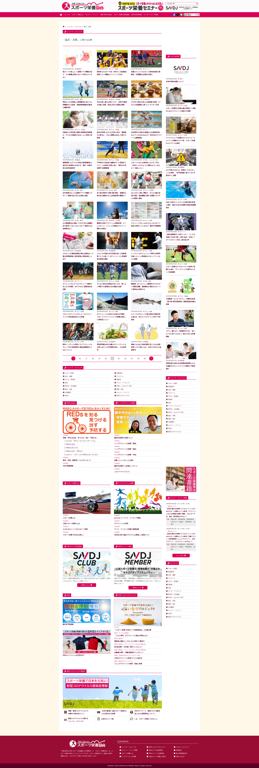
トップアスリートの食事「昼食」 (125, 449)
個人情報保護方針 (181, 753)
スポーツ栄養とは (77, 14)
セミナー (91, 14)
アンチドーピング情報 (129, 756)
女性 (66, 382)
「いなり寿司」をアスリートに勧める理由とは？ (131, 635)
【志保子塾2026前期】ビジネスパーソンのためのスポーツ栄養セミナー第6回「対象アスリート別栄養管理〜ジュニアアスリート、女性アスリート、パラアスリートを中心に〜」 (181, 537)
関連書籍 (122, 14)
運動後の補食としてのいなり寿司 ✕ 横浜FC (129, 641)
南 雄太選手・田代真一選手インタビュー (128, 647)
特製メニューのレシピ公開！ (124, 460)
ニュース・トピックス (74, 26)
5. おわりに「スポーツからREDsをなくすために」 (82, 454)
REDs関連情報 (68, 466)
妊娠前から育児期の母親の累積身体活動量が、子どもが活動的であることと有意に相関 (77, 135)
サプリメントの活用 (121, 523)
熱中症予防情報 (137, 14)
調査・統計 (120, 389)
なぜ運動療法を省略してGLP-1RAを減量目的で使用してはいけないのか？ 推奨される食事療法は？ (78, 225)
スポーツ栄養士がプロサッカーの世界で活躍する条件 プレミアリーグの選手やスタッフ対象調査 (180, 269)
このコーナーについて (122, 471)
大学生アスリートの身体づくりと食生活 (128, 658)
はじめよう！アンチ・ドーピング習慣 (127, 518)
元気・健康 (79, 99)
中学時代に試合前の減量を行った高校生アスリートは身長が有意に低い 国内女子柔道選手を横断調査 (111, 165)
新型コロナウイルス (123, 395)
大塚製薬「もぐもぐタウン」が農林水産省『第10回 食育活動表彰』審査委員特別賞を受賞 (181, 301)
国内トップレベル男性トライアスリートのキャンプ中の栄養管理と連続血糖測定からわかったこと (77, 347)
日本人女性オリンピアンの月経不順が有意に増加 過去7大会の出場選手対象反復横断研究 (181, 204)
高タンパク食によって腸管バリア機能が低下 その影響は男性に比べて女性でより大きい (77, 74)
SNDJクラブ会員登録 (155, 750)
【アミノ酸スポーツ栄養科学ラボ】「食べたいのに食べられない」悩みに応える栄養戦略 (180, 333)
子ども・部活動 (80, 129)
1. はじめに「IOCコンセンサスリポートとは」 (81, 441)
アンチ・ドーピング (123, 382)
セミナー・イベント (123, 392)
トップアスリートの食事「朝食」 (125, 443)
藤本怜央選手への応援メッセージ (125, 466)
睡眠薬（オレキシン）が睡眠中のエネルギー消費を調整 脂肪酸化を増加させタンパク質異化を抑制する (145, 286)
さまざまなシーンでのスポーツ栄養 (75, 529)
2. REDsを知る (70, 444)
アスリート (148, 69)
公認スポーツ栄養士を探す (157, 756)
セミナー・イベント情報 (129, 750)
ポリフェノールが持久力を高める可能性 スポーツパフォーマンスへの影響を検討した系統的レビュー (111, 316)
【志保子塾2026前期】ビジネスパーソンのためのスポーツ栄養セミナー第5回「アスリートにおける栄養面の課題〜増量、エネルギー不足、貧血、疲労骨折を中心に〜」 (181, 512)
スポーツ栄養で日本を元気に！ (74, 535)
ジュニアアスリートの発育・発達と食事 (128, 663)
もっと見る (180, 555)
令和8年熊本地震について (175, 81)
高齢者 (78, 160)
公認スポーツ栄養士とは (71, 523)
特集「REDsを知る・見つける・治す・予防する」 (80, 438)
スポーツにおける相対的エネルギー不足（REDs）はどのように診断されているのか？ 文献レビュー (145, 165)
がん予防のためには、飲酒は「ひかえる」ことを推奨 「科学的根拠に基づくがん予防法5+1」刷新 (180, 172)
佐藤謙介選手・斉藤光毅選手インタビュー (129, 652)
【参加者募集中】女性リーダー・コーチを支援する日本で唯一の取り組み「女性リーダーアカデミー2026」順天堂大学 (180, 237)
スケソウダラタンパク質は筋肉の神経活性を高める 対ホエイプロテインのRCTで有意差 (145, 316)
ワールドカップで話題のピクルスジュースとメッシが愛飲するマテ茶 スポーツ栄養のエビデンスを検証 (180, 140)
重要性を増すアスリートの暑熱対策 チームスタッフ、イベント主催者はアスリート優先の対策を (111, 225)
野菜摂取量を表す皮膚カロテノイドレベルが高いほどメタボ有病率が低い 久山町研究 (111, 347)
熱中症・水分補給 (115, 99)
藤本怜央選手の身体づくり (123, 438)
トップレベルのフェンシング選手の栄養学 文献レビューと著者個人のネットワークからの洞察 (146, 256)
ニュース (67, 14)
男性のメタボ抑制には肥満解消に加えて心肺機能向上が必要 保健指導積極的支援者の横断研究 (77, 104)
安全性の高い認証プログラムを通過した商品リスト (132, 535)
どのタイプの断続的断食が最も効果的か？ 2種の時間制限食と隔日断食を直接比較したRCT (78, 256)
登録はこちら (85, 585)
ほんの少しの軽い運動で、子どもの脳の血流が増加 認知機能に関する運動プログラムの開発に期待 (145, 195)
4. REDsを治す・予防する (74, 451)
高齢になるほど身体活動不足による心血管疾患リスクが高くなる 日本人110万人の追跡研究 (146, 347)
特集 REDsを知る (106, 14)
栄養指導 (78, 69)
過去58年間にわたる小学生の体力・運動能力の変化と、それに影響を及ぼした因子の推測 (111, 135)
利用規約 (179, 750)
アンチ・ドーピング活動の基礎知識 (126, 529)
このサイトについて (182, 747)
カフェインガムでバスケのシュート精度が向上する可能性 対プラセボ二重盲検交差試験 (77, 286)
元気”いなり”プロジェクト (157, 747)
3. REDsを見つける (71, 448)
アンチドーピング (151, 14)
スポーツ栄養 (114, 69)
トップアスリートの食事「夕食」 (125, 455)
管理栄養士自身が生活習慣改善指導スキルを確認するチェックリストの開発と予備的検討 (180, 366)
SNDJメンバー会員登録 (156, 753)
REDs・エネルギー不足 (151, 160)
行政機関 (68, 392)
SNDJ (67, 395)
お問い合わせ (180, 756)
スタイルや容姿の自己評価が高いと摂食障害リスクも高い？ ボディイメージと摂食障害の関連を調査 (112, 256)
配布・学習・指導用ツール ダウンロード (77, 460)
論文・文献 (68, 389)
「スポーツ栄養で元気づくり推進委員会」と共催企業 (132, 630)
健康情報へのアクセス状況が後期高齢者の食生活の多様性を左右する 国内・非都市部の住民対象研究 (77, 165)
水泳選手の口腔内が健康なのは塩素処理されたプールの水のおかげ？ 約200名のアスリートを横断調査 (146, 135)
